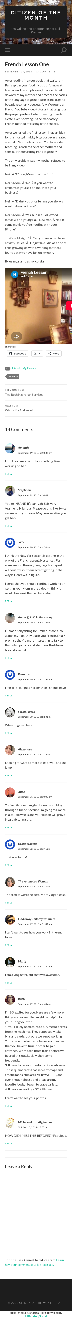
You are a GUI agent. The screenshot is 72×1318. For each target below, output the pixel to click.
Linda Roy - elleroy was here (36, 919)
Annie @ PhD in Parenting (35, 617)
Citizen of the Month (36, 15)
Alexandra (25, 749)
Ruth (21, 999)
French (13, 376)
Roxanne (24, 674)
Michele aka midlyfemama (35, 1122)
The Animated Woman (33, 881)
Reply (8, 474)
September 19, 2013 (18, 71)
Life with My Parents (24, 368)
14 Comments (45, 71)
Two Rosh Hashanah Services (24, 392)
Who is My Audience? (19, 408)
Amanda (23, 447)
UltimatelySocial (36, 1316)
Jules (21, 791)
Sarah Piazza (26, 711)
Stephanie (25, 490)
